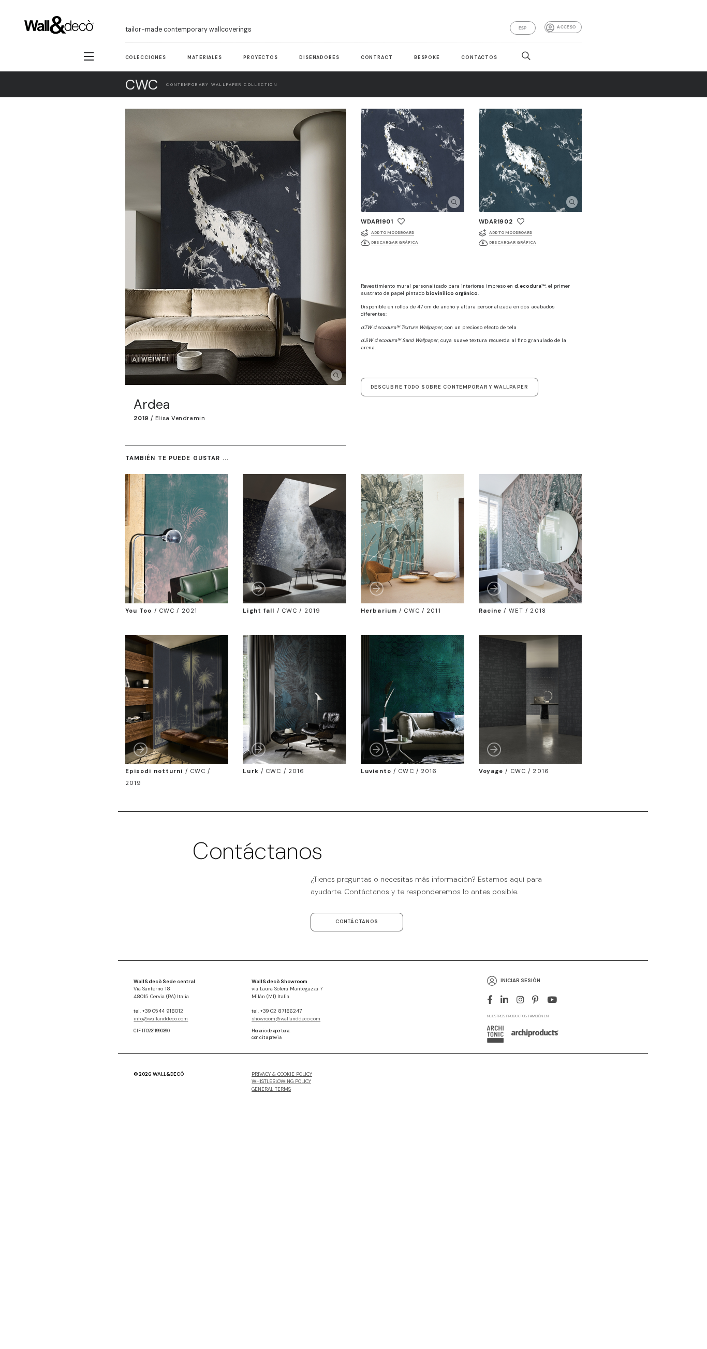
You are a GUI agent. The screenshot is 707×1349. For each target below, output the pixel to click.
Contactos (479, 57)
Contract (377, 57)
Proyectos (260, 57)
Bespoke (427, 57)
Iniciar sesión (520, 980)
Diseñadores (319, 57)
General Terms (271, 1089)
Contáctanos (356, 921)
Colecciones (145, 57)
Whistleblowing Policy (281, 1081)
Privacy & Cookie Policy (282, 1074)
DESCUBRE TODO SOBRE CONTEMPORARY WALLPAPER (449, 387)
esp (523, 28)
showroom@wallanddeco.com (286, 1019)
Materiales (204, 57)
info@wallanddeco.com (161, 1019)
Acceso (566, 27)
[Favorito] (401, 221)
